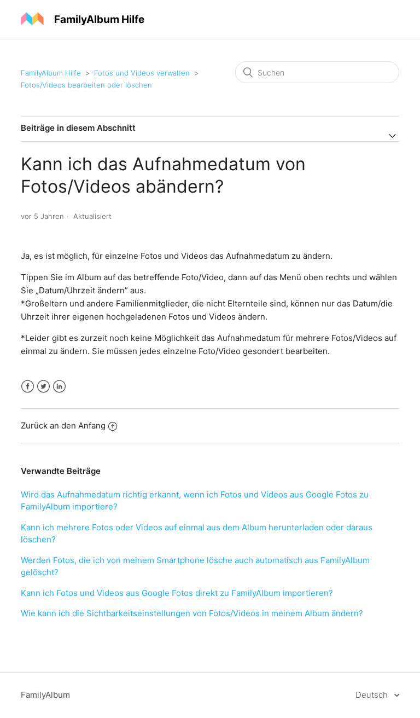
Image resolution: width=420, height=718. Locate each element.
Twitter (43, 386)
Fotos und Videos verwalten (142, 72)
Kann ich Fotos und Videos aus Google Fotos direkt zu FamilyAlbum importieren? (177, 593)
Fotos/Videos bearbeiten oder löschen (86, 84)
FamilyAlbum (45, 695)
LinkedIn (59, 386)
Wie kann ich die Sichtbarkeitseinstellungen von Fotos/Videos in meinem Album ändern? (192, 613)
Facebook (27, 386)
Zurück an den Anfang (63, 425)
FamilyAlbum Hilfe (51, 72)
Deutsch (372, 695)
